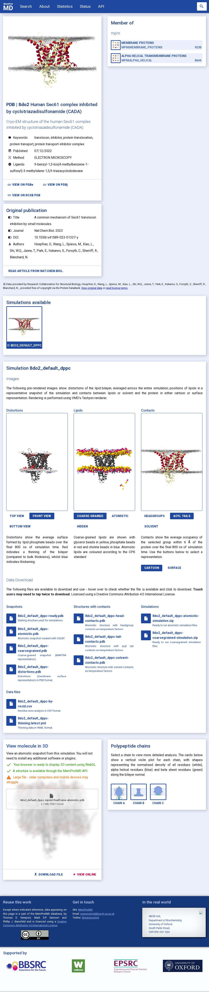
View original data (91, 288)
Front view (42, 516)
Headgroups (154, 516)
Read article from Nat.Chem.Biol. (35, 271)
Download (48, 505)
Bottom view (20, 526)
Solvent (151, 526)
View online (84, 874)
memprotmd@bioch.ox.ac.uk (97, 913)
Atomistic (120, 516)
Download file (48, 874)
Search (26, 6)
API (101, 6)
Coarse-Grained (90, 516)
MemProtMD (85, 909)
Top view (17, 516)
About (44, 6)
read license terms (117, 288)
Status (85, 6)
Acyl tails (181, 516)
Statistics (65, 6)
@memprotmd (90, 917)
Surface (174, 568)
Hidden (82, 526)
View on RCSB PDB (23, 195)
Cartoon (151, 568)
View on (20, 185)
